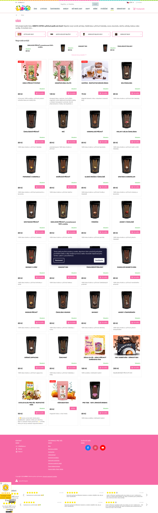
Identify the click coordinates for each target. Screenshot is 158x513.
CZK (131, 2)
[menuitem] (35, 8)
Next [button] (147, 495)
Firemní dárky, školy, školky (55, 469)
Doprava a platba (53, 449)
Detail (73, 408)
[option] (45, 498)
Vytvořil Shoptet (23, 481)
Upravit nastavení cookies (50, 476)
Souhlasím (99, 260)
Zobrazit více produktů (78, 55)
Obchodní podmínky (53, 460)
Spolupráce (51, 452)
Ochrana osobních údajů (55, 463)
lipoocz (20, 449)
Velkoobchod (51, 455)
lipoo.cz (20, 451)
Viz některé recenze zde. (9, 507)
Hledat (95, 4)
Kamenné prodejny (53, 457)
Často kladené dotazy (54, 466)
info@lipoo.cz (22, 446)
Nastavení (59, 260)
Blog (49, 446)
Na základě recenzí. (9, 506)
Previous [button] (23, 495)
